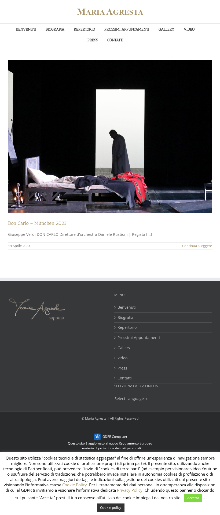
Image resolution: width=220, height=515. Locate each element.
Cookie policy (110, 507)
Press (122, 368)
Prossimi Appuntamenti (139, 337)
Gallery (124, 348)
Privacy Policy (129, 490)
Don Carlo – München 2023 (37, 223)
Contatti (125, 378)
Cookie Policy (74, 484)
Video (122, 358)
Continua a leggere (197, 245)
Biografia (125, 317)
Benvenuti (127, 307)
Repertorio (127, 327)
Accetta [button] (193, 497)
